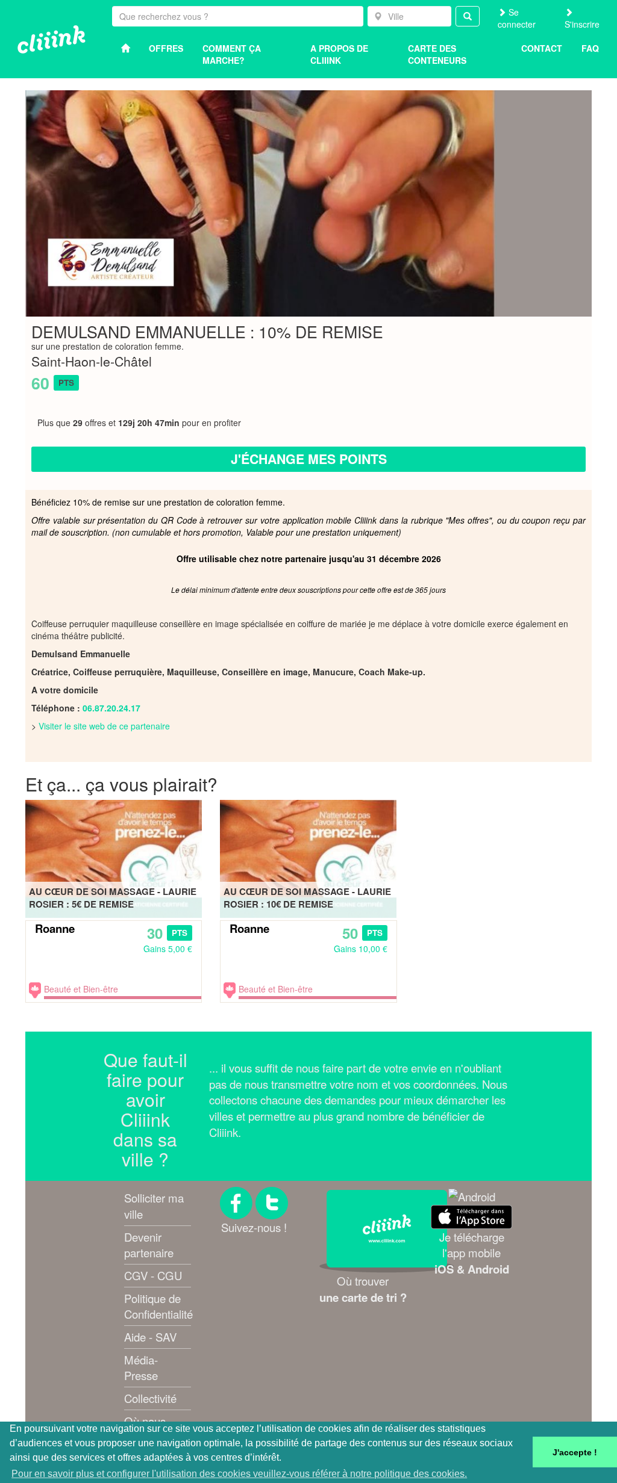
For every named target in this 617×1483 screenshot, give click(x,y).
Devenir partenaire (149, 1245)
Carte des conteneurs (437, 54)
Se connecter (517, 18)
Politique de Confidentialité (158, 1306)
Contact (541, 48)
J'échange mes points (309, 459)
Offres (166, 48)
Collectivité (150, 1398)
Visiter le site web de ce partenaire (104, 726)
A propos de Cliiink (339, 54)
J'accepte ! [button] (575, 1452)
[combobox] (409, 16)
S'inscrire (582, 24)
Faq (590, 48)
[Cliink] (51, 39)
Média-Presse (141, 1368)
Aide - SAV (150, 1337)
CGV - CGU (153, 1275)
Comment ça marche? (231, 54)
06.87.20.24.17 (111, 708)
